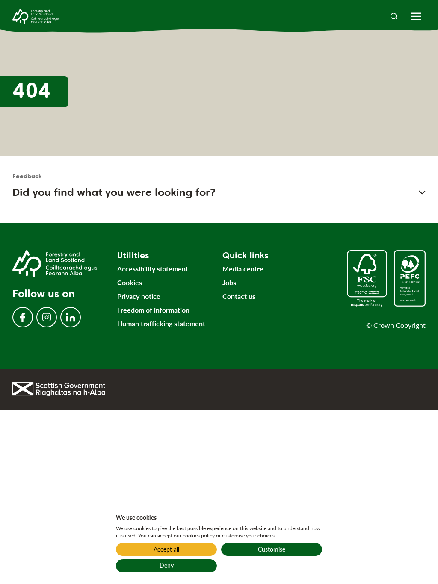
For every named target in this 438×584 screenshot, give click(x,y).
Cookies (129, 282)
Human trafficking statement (161, 323)
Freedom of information (153, 310)
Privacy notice (138, 296)
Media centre (242, 269)
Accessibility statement (152, 269)
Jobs (229, 282)
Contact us (238, 296)
